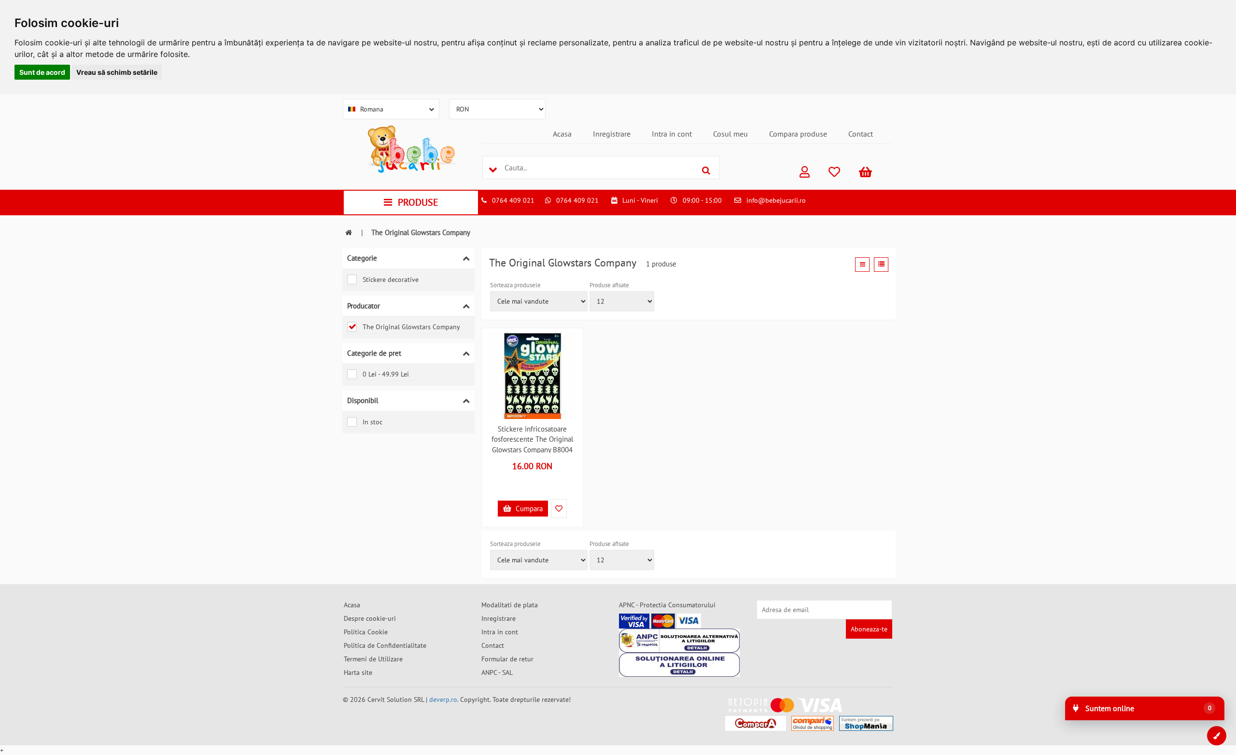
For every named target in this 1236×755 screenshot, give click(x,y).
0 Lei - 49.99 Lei (386, 374)
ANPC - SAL (497, 672)
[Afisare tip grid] (862, 264)
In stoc (372, 422)
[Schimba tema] (1216, 735)
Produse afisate (609, 285)
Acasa (562, 134)
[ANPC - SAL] (679, 641)
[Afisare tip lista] (881, 264)
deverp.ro (443, 699)
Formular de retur (507, 659)
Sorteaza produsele (515, 285)
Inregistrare (612, 134)
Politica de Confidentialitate (385, 645)
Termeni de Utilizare (373, 659)
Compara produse (798, 134)
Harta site (358, 672)
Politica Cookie (366, 632)
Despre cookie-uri (370, 618)
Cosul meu (730, 134)
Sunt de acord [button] (42, 72)
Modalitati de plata (509, 605)
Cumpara (528, 508)
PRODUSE (418, 202)
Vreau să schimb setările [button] (116, 72)
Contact (860, 134)
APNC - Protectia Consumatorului (667, 605)
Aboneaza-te (869, 629)
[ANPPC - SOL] (679, 665)
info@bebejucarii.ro (776, 200)
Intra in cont (672, 134)
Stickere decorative (391, 279)
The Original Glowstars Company (411, 326)
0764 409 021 (513, 200)
